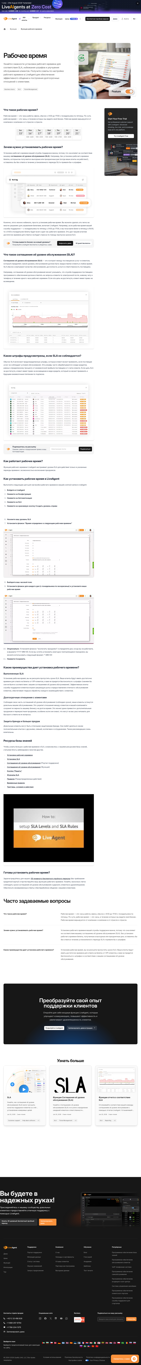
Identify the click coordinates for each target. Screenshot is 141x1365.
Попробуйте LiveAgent (54, 1028)
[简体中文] (97, 1346)
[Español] (71, 1343)
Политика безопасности (74, 1357)
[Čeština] (51, 1343)
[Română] (126, 1343)
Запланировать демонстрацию (80, 1028)
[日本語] (99, 1343)
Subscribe (131, 1319)
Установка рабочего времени (20, 755)
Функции (13, 29)
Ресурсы (47, 17)
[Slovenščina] (81, 1346)
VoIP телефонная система (121, 1267)
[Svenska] (85, 1346)
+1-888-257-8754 (14, 1323)
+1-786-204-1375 (14, 1327)
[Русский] (130, 1343)
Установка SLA (13, 759)
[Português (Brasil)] (122, 1343)
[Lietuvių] (103, 1343)
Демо (115, 19)
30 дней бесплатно (83, 243)
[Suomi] (79, 1343)
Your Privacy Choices (97, 1360)
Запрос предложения (35, 1270)
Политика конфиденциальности (98, 1357)
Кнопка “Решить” (14, 771)
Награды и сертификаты (65, 1257)
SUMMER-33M (13, 11)
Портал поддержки (34, 1252)
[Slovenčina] (134, 1343)
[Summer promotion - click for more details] (70, 7)
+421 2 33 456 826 (14, 1318)
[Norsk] (114, 1343)
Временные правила (16, 783)
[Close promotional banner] (138, 3)
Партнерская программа (65, 1266)
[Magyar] (91, 1343)
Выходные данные (62, 1270)
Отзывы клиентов (62, 1261)
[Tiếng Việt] (93, 1346)
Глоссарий (88, 1257)
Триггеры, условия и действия (20, 787)
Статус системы (33, 1261)
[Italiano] (95, 1343)
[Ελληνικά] (63, 1343)
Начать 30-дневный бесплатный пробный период (18, 1222)
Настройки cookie (75, 1360)
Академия (87, 1261)
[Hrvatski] (87, 1343)
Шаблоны (87, 1266)
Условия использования (52, 1357)
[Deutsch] (59, 1343)
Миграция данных (34, 1257)
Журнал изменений (34, 1266)
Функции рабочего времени (31, 29)
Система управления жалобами (124, 1286)
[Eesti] (75, 1343)
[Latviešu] (107, 1343)
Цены (5, 1258)
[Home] (5, 29)
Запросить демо (65, 243)
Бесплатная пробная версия (98, 19)
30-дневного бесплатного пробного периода (50, 878)
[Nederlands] (110, 1343)
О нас (58, 1252)
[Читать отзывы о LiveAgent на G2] (79, 1319)
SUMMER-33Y (34, 11)
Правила (11, 779)
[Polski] (118, 1343)
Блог (85, 1252)
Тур (5, 1272)
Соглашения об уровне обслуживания (24, 763)
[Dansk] (55, 1343)
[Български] (47, 1343)
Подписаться (85, 449)
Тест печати (88, 1270)
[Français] (83, 1343)
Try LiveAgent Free (121, 136)
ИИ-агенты (24, 19)
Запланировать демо (46, 1222)
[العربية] (43, 1343)
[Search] (82, 19)
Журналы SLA (13, 775)
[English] (67, 1343)
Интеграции (8, 1267)
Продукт (35, 17)
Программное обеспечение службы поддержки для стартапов (122, 1300)
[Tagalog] (89, 1346)
